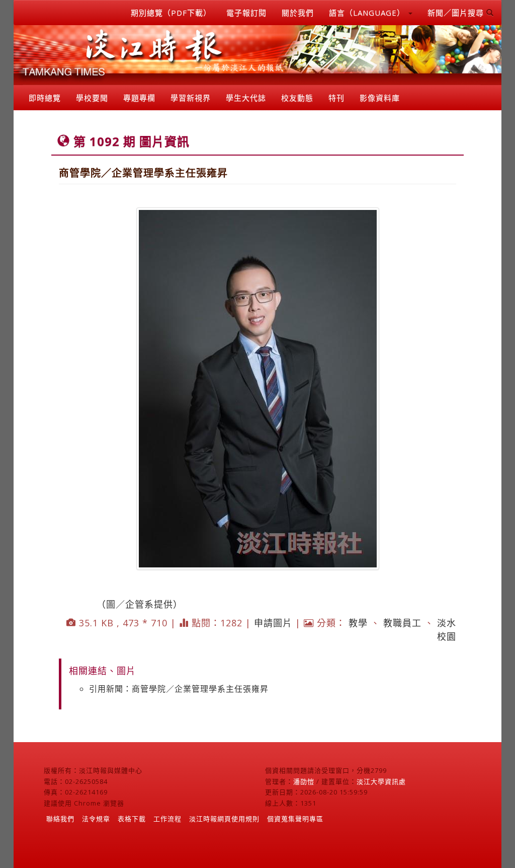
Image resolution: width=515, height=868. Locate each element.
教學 (358, 623)
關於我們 (298, 13)
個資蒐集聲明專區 (295, 818)
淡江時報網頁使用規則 (224, 818)
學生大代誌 (246, 98)
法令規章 (96, 818)
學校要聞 (92, 98)
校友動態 (297, 98)
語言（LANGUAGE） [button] (368, 13)
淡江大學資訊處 (381, 781)
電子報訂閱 (246, 13)
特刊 (336, 98)
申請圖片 (273, 623)
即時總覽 (45, 98)
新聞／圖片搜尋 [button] (456, 13)
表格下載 (132, 818)
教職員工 (402, 623)
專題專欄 (139, 98)
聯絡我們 (60, 818)
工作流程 (167, 818)
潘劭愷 (303, 781)
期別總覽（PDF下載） (171, 13)
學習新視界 (190, 98)
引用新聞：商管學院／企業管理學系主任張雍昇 (179, 688)
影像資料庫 (380, 98)
